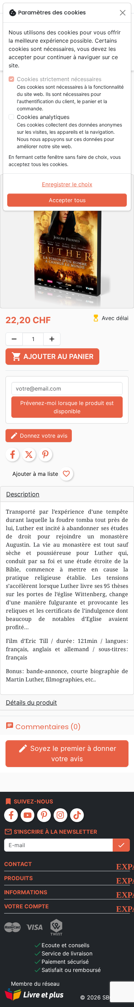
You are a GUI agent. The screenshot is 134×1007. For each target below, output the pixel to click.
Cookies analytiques (43, 116)
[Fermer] (122, 12)
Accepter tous (67, 200)
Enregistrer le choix (67, 184)
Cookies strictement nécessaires (59, 79)
